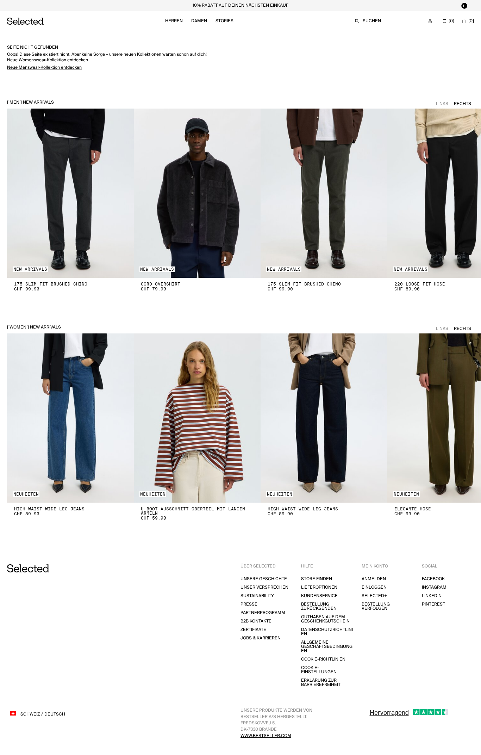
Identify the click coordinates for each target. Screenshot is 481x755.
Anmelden (374, 579)
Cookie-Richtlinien (323, 659)
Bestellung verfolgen (376, 606)
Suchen (372, 21)
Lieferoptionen (319, 587)
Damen (199, 21)
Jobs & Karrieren (261, 638)
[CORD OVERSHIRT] (197, 193)
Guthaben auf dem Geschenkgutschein (325, 619)
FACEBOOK (433, 579)
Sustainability (257, 596)
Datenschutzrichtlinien (327, 632)
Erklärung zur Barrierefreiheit (321, 682)
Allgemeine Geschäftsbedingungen (326, 647)
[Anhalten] (464, 5)
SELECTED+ (374, 596)
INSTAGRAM (434, 587)
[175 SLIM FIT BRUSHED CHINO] (70, 193)
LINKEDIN (432, 596)
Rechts (462, 104)
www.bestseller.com (266, 735)
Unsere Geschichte (264, 579)
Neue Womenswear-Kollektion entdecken (47, 60)
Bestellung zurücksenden (319, 606)
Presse (249, 604)
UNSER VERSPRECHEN (264, 587)
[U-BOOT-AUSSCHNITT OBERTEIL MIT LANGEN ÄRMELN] (197, 418)
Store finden (316, 579)
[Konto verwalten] (430, 21)
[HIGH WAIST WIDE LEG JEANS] (70, 418)
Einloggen (374, 587)
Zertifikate (253, 629)
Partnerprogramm (263, 612)
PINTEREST (433, 604)
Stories (224, 21)
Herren (174, 21)
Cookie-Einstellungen (319, 670)
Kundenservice (319, 596)
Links (442, 104)
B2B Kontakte (256, 621)
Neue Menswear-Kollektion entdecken (44, 67)
